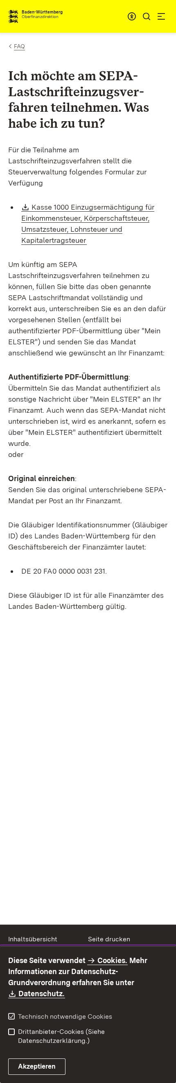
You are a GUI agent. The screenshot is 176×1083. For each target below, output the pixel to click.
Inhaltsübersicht (32, 939)
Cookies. (112, 960)
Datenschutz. (41, 993)
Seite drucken (109, 939)
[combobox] (131, 16)
